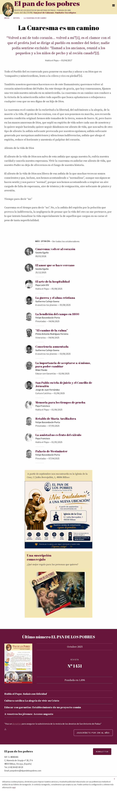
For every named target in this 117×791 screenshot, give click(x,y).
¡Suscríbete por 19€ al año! (93, 732)
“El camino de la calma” (51, 330)
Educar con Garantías (45, 373)
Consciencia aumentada (52, 346)
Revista (16, 18)
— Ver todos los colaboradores (64, 241)
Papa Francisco (42, 405)
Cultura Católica (43, 393)
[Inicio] (8, 9)
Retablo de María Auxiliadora (55, 418)
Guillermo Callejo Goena (47, 301)
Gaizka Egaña (42, 252)
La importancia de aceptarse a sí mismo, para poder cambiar (63, 364)
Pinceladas (40, 321)
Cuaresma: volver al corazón (55, 249)
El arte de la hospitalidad (52, 281)
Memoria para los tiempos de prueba (60, 402)
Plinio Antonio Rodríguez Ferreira (51, 333)
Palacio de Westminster (51, 451)
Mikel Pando (41, 370)
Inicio (6, 18)
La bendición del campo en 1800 (57, 314)
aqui (14, 787)
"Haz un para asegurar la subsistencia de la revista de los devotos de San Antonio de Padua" (52, 723)
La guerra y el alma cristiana (55, 298)
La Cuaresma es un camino (35, 18)
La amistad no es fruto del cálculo (58, 435)
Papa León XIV (42, 285)
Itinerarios (40, 337)
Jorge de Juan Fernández (47, 389)
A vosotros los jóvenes (46, 304)
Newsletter (102, 751)
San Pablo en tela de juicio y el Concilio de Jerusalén (63, 384)
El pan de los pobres (47, 4)
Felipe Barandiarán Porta (47, 317)
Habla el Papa (51, 60)
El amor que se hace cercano (54, 265)
